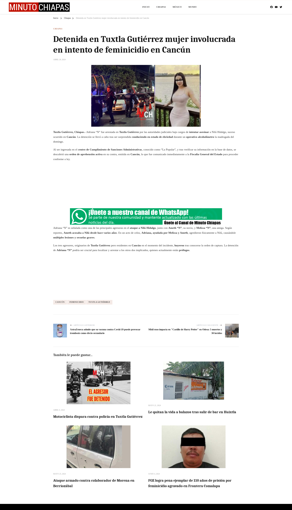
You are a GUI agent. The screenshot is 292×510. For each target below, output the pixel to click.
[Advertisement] (146, 186)
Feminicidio (77, 302)
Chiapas (161, 7)
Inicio (146, 7)
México (177, 7)
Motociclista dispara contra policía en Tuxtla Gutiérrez (98, 416)
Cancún (60, 302)
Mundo (192, 7)
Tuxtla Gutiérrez (99, 302)
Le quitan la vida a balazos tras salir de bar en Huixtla (192, 412)
